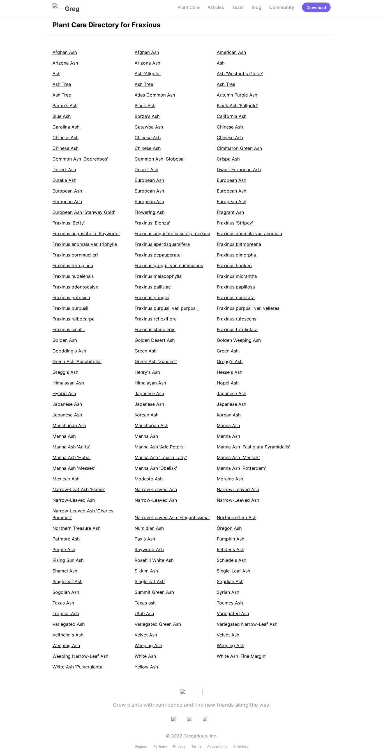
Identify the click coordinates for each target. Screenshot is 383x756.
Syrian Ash (228, 592)
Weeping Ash (66, 645)
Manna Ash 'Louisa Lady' (161, 457)
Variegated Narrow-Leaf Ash (247, 624)
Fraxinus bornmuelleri (75, 255)
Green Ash (145, 351)
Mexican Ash (65, 479)
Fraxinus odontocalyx (75, 287)
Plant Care (188, 7)
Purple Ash (63, 549)
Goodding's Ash (69, 351)
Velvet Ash (146, 635)
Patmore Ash (66, 539)
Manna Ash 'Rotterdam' (241, 468)
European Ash (149, 180)
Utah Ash (144, 613)
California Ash (231, 116)
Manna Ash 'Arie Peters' (159, 447)
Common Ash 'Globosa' (159, 159)
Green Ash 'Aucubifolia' (76, 361)
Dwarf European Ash (239, 169)
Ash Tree (61, 84)
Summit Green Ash (154, 592)
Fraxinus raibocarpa (73, 319)
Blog (256, 7)
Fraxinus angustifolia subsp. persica (172, 233)
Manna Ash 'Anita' (71, 447)
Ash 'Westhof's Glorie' (240, 73)
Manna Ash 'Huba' (71, 457)
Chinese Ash (230, 127)
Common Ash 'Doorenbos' (80, 159)
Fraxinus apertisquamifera (162, 244)
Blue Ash (61, 116)
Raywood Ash (149, 549)
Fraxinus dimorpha (236, 255)
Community (281, 7)
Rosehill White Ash (154, 560)
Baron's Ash (64, 105)
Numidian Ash (149, 528)
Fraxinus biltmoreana (239, 244)
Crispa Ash (228, 159)
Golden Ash (64, 340)
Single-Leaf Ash (233, 571)
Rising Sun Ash (68, 560)
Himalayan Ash (68, 383)
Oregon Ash (229, 528)
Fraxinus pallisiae (153, 287)
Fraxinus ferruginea (72, 265)
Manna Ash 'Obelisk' (156, 468)
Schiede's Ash (231, 560)
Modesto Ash (149, 479)
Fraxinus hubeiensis (73, 276)
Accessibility (217, 746)
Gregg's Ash (230, 361)
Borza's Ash (147, 116)
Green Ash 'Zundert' (156, 361)
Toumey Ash (230, 603)
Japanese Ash (149, 393)
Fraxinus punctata (236, 297)
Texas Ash (63, 603)
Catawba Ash (149, 127)
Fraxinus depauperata (158, 255)
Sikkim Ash (146, 571)
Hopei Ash (228, 383)
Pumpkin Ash (230, 539)
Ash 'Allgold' (148, 73)
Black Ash (145, 105)
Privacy (179, 746)
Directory (240, 746)
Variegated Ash (233, 613)
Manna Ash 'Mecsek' (238, 457)
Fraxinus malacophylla (158, 276)
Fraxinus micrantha (237, 276)
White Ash (145, 656)
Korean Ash (146, 415)
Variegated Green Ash (158, 624)
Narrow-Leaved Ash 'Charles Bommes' (82, 514)
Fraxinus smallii (68, 329)
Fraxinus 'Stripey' (235, 223)
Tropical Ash (65, 613)
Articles (215, 7)
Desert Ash (64, 169)
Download (316, 7)
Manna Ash (228, 425)
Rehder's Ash (230, 549)
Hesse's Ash (229, 372)
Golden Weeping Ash (239, 340)
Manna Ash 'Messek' (73, 468)
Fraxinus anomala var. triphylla (84, 244)
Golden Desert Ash (155, 340)
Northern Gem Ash (236, 517)
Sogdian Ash (230, 581)
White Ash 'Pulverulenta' (77, 667)
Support (141, 746)
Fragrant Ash (230, 212)
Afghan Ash (64, 52)
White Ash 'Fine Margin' (241, 656)
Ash (221, 63)
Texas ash (145, 603)
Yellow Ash (146, 667)
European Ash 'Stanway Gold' (83, 212)
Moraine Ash (230, 479)
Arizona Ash (65, 63)
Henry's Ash (147, 372)
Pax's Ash (145, 539)
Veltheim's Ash (67, 635)
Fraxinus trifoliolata (237, 329)
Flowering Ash (150, 212)
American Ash (231, 52)
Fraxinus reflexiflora (156, 319)
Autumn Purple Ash (237, 95)
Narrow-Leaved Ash (156, 489)
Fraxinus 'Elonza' (152, 223)
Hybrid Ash (64, 393)
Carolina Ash (65, 127)
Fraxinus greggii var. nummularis (169, 265)
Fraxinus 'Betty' (68, 223)
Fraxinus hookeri (234, 265)
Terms (196, 746)
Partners (160, 746)
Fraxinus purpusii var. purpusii (166, 308)
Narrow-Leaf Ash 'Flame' (78, 489)
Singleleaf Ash (67, 581)
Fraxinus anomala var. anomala (249, 233)
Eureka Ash (64, 180)
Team (238, 7)
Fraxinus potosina (71, 297)
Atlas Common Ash (155, 95)
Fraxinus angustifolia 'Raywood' (86, 233)
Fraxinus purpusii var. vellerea (248, 308)
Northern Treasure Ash (76, 528)
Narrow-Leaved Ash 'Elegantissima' (172, 517)
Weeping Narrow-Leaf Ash (80, 656)
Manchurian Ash (69, 425)
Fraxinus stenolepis (155, 329)
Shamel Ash (64, 571)
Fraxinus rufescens (236, 319)
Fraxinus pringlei (152, 297)
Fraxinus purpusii (70, 308)
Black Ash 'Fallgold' (237, 105)
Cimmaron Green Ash (239, 148)
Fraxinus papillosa (236, 287)
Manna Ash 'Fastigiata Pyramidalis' (253, 447)
